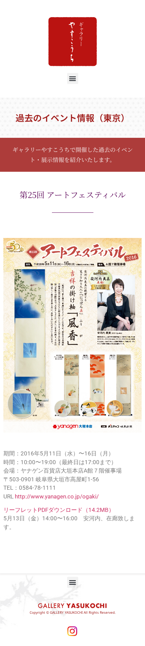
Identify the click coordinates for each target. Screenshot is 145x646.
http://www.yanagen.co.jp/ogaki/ (57, 496)
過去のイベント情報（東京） (72, 117)
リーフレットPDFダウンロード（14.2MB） (58, 510)
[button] (72, 78)
